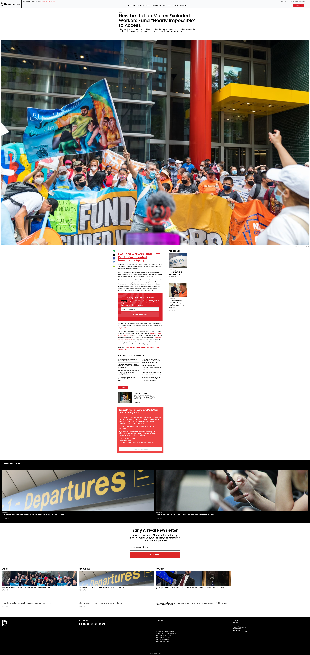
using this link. (122, 328)
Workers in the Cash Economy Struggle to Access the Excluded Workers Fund (128, 365)
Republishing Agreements (162, 641)
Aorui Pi (81, 605)
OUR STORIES (184, 5)
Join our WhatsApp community (163, 635)
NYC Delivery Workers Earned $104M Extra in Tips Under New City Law (27, 603)
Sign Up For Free (140, 314)
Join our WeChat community (163, 639)
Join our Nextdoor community (163, 637)
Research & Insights (144, 5)
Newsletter (172, 269)
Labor (120, 12)
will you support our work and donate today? (138, 435)
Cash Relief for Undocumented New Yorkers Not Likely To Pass (151, 373)
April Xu (158, 591)
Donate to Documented (140, 449)
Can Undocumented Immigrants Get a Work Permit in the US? (151, 367)
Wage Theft (167, 5)
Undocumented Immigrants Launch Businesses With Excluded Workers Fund (151, 378)
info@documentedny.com (239, 627)
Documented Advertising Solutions (241, 631)
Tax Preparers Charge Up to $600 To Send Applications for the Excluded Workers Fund (151, 360)
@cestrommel (137, 402)
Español (42, 1)
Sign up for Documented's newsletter (165, 631)
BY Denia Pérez (5, 517)
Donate (158, 629)
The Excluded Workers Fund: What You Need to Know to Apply (126, 378)
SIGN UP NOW (155, 555)
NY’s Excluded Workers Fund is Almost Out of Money (127, 360)
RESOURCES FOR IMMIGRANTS (297, 1)
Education (131, 5)
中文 (47, 1)
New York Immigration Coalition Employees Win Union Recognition (26, 587)
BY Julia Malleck (173, 277)
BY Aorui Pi (158, 517)
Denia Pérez (82, 589)
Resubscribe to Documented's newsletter (166, 633)
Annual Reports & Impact (162, 622)
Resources (5, 512)
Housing (175, 5)
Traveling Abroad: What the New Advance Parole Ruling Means (33, 514)
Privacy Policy (159, 646)
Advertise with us (160, 625)
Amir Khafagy (5, 589)
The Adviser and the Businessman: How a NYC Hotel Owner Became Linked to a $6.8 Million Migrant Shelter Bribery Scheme (191, 604)
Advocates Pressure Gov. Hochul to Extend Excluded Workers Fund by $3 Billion (128, 372)
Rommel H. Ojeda (123, 34)
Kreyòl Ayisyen (52, 1)
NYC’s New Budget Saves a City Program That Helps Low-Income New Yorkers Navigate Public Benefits (190, 588)
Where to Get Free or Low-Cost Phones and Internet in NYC (185, 514)
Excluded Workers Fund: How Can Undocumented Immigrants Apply (139, 257)
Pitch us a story (159, 627)
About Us (283, 1)
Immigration (156, 5)
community (123, 387)
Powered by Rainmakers (155, 653)
